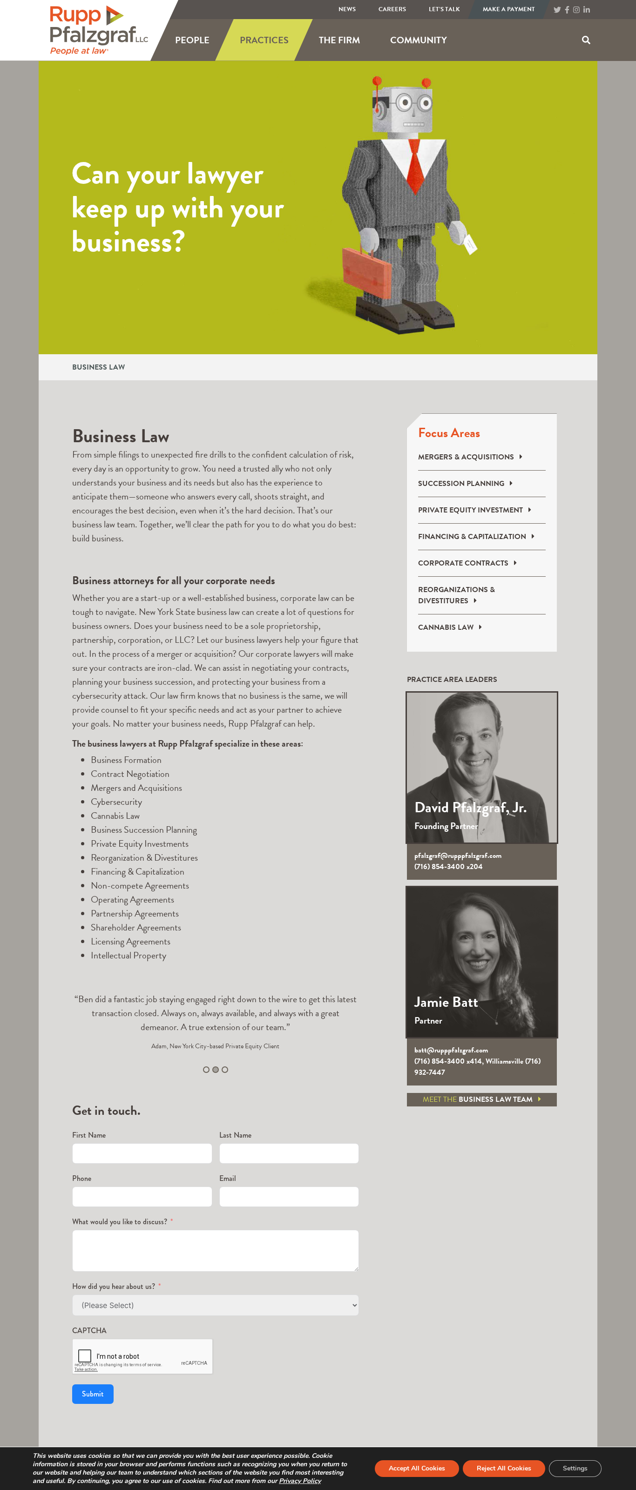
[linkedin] (586, 10)
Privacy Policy (300, 1481)
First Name (89, 1135)
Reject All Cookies (504, 1468)
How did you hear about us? (113, 1286)
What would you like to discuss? (119, 1221)
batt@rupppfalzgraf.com (451, 1050)
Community (418, 40)
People (192, 40)
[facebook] (567, 10)
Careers (392, 9)
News (347, 9)
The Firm (339, 40)
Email (227, 1178)
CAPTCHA (89, 1330)
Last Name (235, 1135)
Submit (93, 1394)
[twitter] (557, 10)
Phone (81, 1178)
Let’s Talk (444, 9)
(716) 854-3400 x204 (448, 866)
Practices (264, 40)
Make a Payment (509, 9)
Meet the (478, 1099)
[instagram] (576, 10)
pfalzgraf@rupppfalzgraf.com (457, 855)
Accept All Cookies (417, 1468)
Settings (575, 1468)
